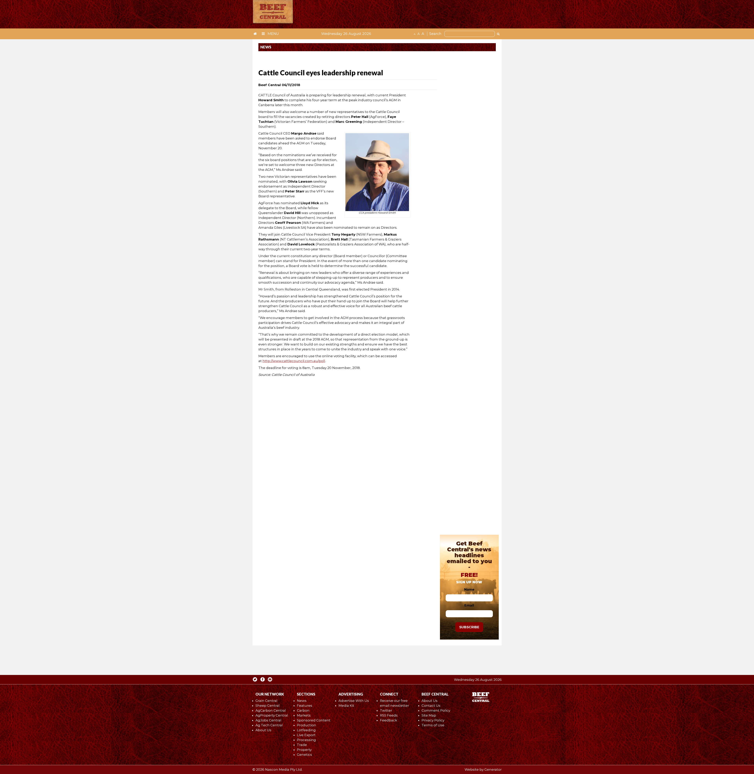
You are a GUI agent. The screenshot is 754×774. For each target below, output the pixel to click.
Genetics (304, 755)
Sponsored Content (313, 720)
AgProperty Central (271, 715)
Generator (493, 769)
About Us (263, 730)
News (302, 701)
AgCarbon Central (270, 710)
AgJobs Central (268, 720)
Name (469, 589)
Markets (304, 715)
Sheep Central (267, 706)
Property (304, 750)
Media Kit (346, 706)
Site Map (429, 715)
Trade (302, 745)
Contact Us (431, 706)
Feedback (388, 720)
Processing (306, 740)
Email (469, 605)
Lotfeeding (306, 730)
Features (304, 706)
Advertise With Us (354, 701)
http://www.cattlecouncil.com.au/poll (294, 361)
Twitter (386, 710)
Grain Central (266, 701)
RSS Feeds (389, 715)
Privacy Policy (433, 720)
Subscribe (469, 627)
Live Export (306, 735)
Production (306, 725)
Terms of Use (433, 725)
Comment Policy (436, 710)
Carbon (303, 710)
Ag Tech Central (269, 725)
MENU (273, 34)
